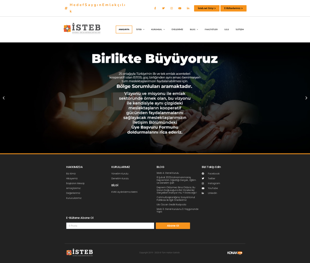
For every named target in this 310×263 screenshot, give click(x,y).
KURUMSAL (156, 29)
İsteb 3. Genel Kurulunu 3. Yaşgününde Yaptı (177, 210)
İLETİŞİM (240, 29)
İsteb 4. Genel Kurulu (168, 173)
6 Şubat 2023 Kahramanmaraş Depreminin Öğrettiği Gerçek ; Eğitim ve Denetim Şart (176, 180)
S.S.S (226, 29)
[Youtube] (180, 8)
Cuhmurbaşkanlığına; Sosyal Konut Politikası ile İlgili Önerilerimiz (176, 199)
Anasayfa (124, 29)
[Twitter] (163, 8)
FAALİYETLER (211, 29)
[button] (4, 98)
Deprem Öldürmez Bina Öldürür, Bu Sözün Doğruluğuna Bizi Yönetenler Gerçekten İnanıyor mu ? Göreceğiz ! (177, 190)
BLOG (192, 29)
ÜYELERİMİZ (177, 29)
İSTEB (139, 29)
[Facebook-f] (155, 8)
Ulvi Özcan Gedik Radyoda (171, 204)
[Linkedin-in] (188, 8)
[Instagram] (171, 8)
